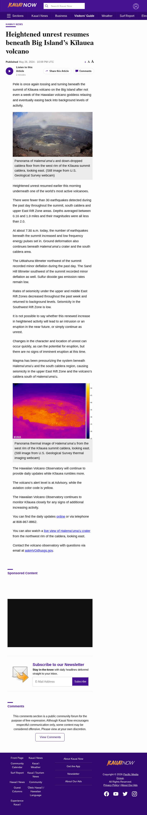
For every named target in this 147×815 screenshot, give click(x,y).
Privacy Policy (111, 785)
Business (61, 15)
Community (35, 782)
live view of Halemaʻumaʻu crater (67, 531)
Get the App (73, 766)
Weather (107, 15)
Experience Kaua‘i (17, 802)
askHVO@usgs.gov (39, 550)
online (60, 516)
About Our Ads (73, 781)
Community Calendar (17, 765)
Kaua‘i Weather (36, 765)
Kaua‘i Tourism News (35, 774)
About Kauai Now (73, 758)
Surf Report (127, 15)
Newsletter (73, 773)
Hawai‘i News (14, 24)
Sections (17, 15)
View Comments (50, 737)
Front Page (17, 757)
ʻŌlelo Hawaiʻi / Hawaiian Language (35, 791)
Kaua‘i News (40, 15)
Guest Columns (17, 789)
